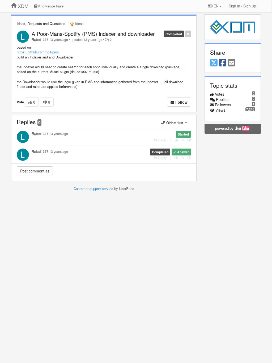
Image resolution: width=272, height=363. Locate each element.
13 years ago (58, 133)
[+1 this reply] (176, 139)
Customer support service (93, 188)
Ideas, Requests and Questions (41, 23)
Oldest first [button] (174, 122)
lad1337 (42, 39)
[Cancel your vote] (182, 139)
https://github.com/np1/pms (38, 51)
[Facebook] (222, 62)
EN (216, 6)
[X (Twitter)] (214, 62)
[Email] (231, 62)
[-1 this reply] (189, 139)
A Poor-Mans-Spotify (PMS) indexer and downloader (93, 33)
